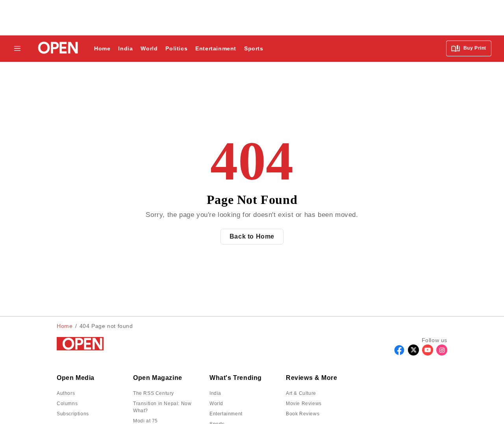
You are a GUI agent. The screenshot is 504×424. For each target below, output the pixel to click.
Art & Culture (301, 393)
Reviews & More (311, 377)
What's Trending (235, 377)
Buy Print (474, 48)
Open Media (75, 377)
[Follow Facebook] (399, 353)
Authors (66, 393)
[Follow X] (413, 353)
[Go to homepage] (55, 48)
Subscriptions (73, 414)
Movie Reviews (304, 403)
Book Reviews (302, 414)
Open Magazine (157, 377)
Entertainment (215, 48)
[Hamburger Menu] (17, 48)
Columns (67, 403)
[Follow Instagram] (441, 353)
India (125, 48)
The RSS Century (153, 393)
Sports (253, 48)
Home (102, 48)
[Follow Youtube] (427, 353)
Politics (176, 48)
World (149, 48)
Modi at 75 (145, 421)
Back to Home (252, 236)
